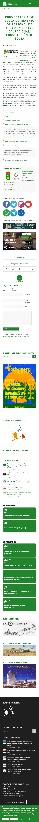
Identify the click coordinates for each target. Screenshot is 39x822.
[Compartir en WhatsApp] (19, 269)
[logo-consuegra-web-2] (16, 3)
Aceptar (5, 819)
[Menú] (33, 3)
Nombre (27, 294)
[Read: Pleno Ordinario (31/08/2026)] (4, 488)
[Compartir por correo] (26, 269)
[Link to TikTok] (32, 269)
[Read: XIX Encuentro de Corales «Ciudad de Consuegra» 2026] (4, 474)
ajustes (16, 815)
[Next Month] (35, 505)
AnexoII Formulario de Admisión (13, 120)
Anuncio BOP (8, 116)
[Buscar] (29, 3)
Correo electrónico (28, 301)
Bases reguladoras (10, 112)
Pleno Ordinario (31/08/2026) (15, 487)
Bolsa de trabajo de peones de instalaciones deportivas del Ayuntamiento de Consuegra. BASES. (19, 466)
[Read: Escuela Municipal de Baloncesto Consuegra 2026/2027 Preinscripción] (4, 493)
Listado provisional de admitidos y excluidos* (16, 124)
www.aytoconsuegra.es (10, 189)
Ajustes (22, 819)
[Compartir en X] (13, 269)
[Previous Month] (32, 505)
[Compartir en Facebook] (6, 269)
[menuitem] (29, 3)
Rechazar (14, 819)
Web (26, 306)
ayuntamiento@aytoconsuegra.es (13, 187)
